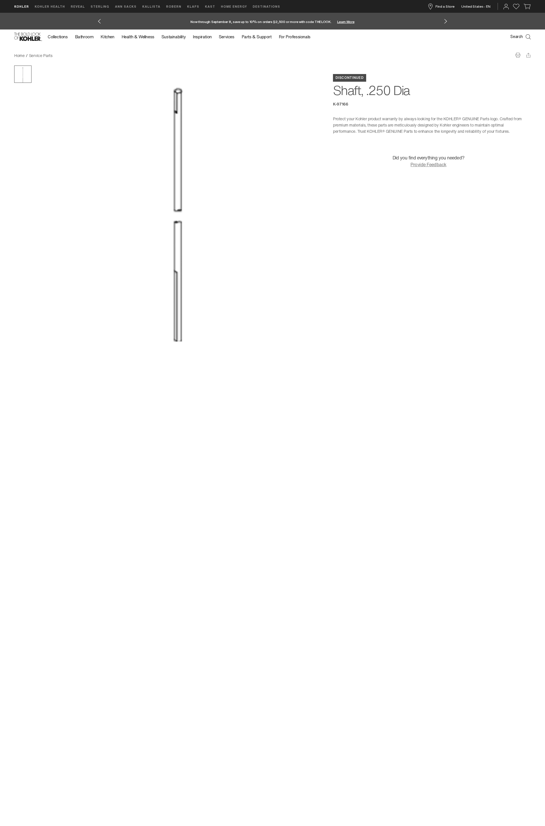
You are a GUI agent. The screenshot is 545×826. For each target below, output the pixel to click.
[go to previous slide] (99, 21)
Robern (173, 6)
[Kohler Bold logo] (28, 37)
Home (19, 55)
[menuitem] (59, 37)
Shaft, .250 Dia (70, 55)
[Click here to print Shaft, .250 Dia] (517, 55)
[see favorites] (516, 6)
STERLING (100, 6)
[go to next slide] (445, 21)
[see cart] (527, 6)
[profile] (506, 6)
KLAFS (193, 6)
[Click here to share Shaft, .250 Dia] (528, 55)
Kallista (151, 6)
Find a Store (444, 6)
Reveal (78, 6)
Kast (210, 6)
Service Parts (41, 55)
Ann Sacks (126, 6)
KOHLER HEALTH (50, 6)
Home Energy (234, 6)
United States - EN (476, 6)
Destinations (266, 6)
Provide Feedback (428, 164)
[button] (23, 74)
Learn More (346, 22)
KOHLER (21, 6)
